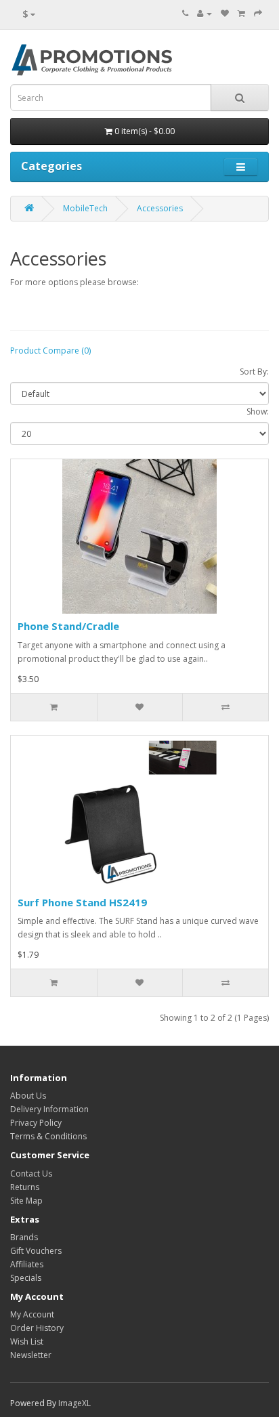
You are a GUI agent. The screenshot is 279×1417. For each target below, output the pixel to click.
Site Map (26, 1200)
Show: (257, 411)
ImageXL (74, 1403)
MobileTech (85, 208)
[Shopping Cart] (241, 13)
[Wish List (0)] (225, 13)
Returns (24, 1187)
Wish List (26, 1341)
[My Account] (204, 13)
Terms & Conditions (48, 1136)
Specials (25, 1278)
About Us (28, 1095)
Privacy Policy (36, 1122)
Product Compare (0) (50, 350)
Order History (37, 1328)
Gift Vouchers (36, 1250)
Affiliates (26, 1264)
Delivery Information (49, 1109)
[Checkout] (258, 13)
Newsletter (30, 1355)
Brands (24, 1237)
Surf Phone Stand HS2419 (82, 902)
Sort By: (254, 371)
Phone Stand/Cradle (68, 626)
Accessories (160, 208)
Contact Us (31, 1173)
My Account (32, 1314)
